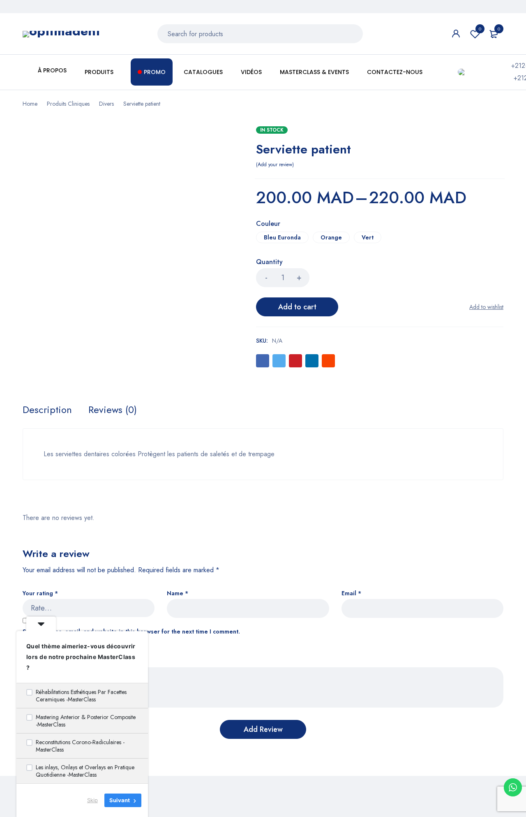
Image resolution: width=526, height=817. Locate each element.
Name (177, 593)
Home (30, 104)
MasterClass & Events (314, 72)
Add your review (275, 164)
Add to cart (297, 307)
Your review (41, 662)
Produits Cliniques (68, 104)
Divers (106, 104)
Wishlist (480, 29)
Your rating (40, 593)
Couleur (268, 224)
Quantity (269, 262)
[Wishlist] (486, 307)
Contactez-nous (394, 72)
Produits (100, 72)
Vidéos (251, 72)
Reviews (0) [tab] (112, 410)
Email (351, 593)
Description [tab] (47, 410)
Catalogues (203, 72)
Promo (155, 72)
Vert (368, 237)
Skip (92, 800)
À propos (52, 70)
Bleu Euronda (282, 237)
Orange (331, 237)
